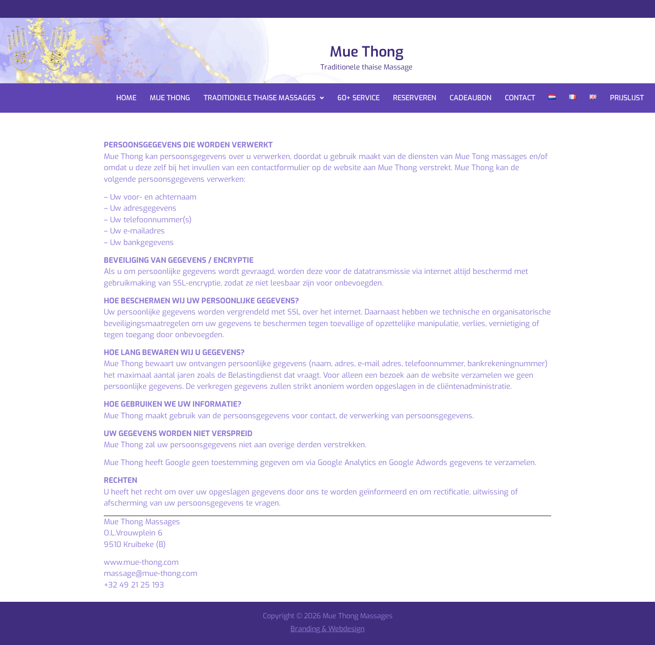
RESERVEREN (414, 97)
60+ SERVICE (358, 97)
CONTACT (520, 97)
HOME (126, 97)
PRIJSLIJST (627, 97)
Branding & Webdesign (327, 628)
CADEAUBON (470, 97)
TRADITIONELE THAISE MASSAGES (259, 97)
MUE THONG (170, 97)
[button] (264, 98)
